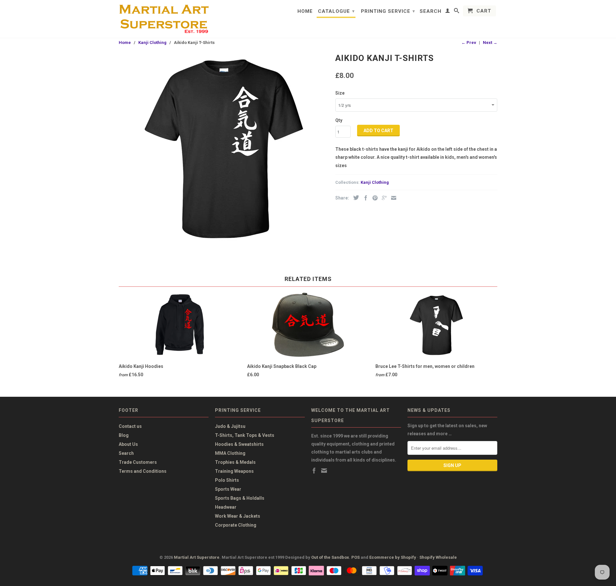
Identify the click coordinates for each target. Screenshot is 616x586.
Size (340, 93)
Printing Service (388, 11)
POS (355, 557)
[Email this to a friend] (392, 197)
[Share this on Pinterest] (373, 197)
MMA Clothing (230, 453)
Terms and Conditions (143, 471)
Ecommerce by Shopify (392, 557)
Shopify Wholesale (438, 557)
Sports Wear (228, 489)
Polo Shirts (227, 480)
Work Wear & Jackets (237, 516)
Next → (490, 42)
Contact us (130, 426)
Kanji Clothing (375, 182)
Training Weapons (234, 471)
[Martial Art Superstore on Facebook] (314, 470)
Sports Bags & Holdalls (239, 498)
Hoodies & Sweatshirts (239, 444)
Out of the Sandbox (330, 557)
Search (430, 11)
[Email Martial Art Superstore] (324, 470)
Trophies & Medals (235, 462)
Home (305, 11)
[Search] (456, 12)
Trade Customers (138, 462)
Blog (124, 435)
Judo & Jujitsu (230, 426)
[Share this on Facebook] (364, 197)
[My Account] (447, 12)
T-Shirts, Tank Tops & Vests (244, 435)
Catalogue (336, 11)
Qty (338, 120)
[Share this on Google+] (383, 197)
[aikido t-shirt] (224, 147)
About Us (128, 444)
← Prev (468, 42)
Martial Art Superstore (196, 557)
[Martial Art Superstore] (164, 19)
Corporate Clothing (235, 525)
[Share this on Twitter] (354, 197)
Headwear (225, 507)
